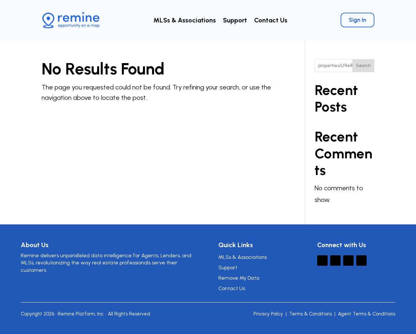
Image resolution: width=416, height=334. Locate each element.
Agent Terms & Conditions (366, 314)
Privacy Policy (268, 314)
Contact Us (270, 21)
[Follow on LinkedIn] (348, 260)
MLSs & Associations (184, 21)
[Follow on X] (322, 260)
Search (363, 65)
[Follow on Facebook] (335, 260)
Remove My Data (238, 278)
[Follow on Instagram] (361, 260)
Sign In (357, 20)
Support (235, 21)
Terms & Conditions (310, 314)
